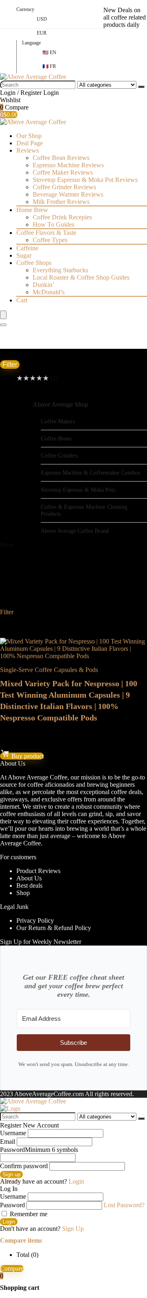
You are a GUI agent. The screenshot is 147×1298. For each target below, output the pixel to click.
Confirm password (24, 1165)
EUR (42, 33)
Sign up (11, 1174)
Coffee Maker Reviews (63, 172)
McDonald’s (49, 292)
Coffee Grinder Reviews (64, 187)
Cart (21, 300)
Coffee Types (50, 239)
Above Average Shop (60, 404)
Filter (9, 364)
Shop (23, 892)
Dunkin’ (43, 284)
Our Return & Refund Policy (53, 927)
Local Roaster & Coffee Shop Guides (81, 277)
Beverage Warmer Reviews (68, 194)
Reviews (27, 150)
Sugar (23, 255)
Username (13, 1132)
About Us (29, 878)
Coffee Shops (33, 262)
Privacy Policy (35, 920)
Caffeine (27, 248)
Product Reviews (38, 870)
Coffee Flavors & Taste (46, 232)
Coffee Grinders (59, 455)
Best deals (29, 885)
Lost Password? (124, 1205)
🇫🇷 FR (49, 66)
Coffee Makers (58, 421)
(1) (37, 378)
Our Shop (29, 135)
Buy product (27, 756)
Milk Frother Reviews (61, 201)
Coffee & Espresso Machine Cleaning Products (84, 510)
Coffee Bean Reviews (61, 157)
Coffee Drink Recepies (62, 217)
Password (39, 1149)
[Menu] (3, 315)
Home (7, 545)
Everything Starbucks (60, 270)
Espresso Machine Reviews (68, 165)
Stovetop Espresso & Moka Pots (78, 489)
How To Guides (53, 224)
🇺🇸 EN (49, 52)
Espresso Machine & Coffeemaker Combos (90, 472)
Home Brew (32, 209)
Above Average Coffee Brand (75, 531)
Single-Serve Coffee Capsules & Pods (49, 669)
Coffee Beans (56, 438)
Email (7, 1141)
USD (42, 19)
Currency (25, 9)
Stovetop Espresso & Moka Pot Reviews (85, 179)
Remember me (27, 1213)
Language (31, 43)
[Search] (141, 86)
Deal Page (29, 143)
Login (8, 1222)
